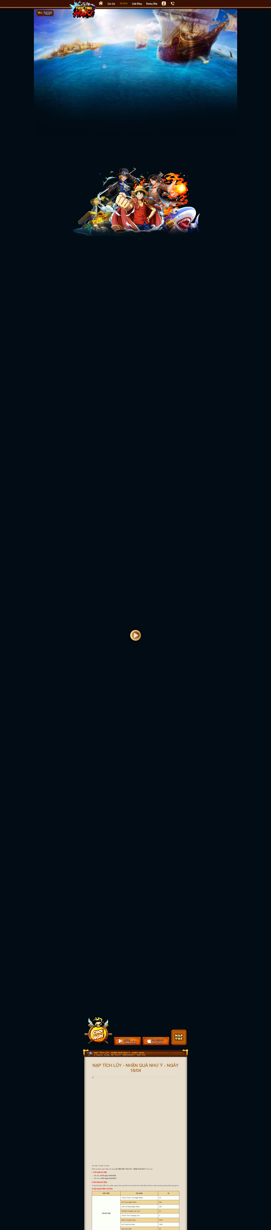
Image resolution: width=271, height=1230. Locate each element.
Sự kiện (124, 3)
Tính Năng (137, 3)
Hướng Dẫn (151, 3)
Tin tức (111, 3)
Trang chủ (99, 1055)
